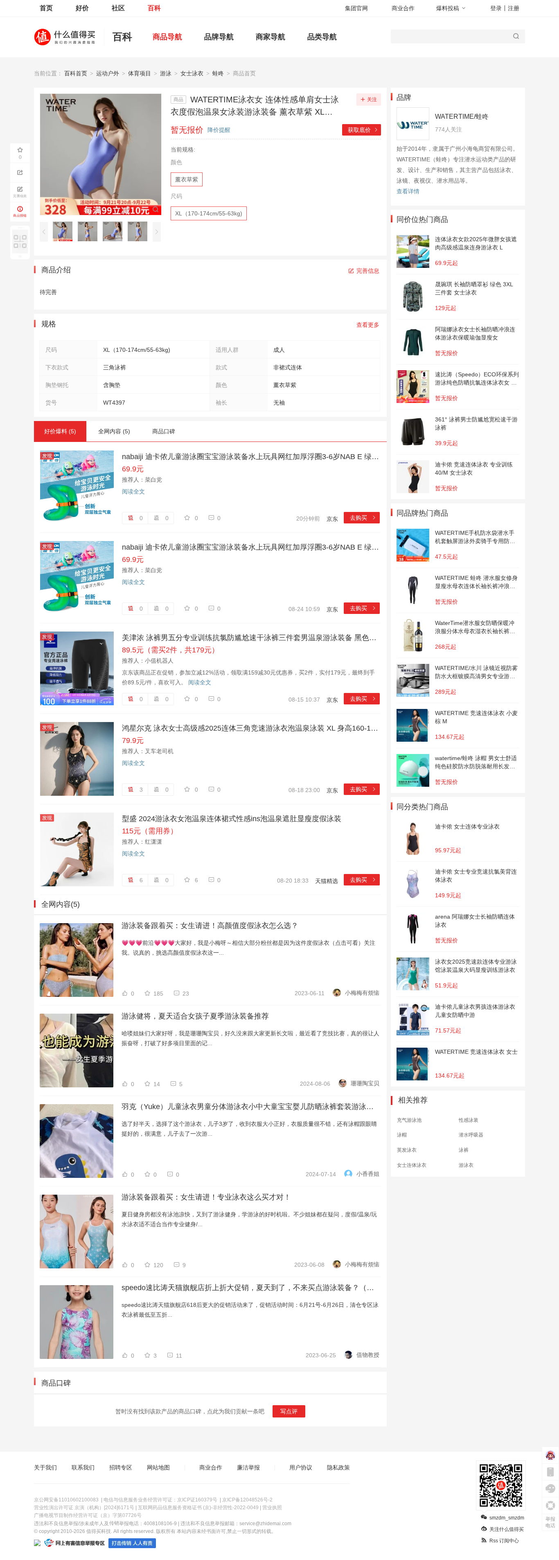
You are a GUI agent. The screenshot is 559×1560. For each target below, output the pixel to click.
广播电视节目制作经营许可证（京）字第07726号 (88, 1515)
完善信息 (367, 270)
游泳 (165, 73)
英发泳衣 (407, 1150)
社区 (118, 8)
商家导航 (270, 37)
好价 (82, 8)
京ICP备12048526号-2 (247, 1500)
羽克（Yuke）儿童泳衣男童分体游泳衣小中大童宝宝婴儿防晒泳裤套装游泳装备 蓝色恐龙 (250, 1107)
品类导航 (322, 37)
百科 (154, 8)
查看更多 (367, 325)
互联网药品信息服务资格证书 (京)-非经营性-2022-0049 (198, 1507)
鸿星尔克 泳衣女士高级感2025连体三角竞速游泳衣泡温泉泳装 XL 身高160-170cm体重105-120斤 (251, 728)
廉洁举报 (248, 1467)
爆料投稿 (447, 8)
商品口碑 (163, 431)
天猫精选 (326, 881)
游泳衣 (466, 1165)
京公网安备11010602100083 (66, 1500)
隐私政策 (338, 1467)
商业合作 (403, 8)
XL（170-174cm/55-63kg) (208, 213)
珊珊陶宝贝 (365, 1083)
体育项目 (139, 73)
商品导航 (167, 37)
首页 (46, 8)
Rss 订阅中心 (504, 1541)
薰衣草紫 (186, 179)
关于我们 (45, 1467)
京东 (332, 519)
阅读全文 (133, 491)
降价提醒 (218, 130)
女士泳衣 (191, 73)
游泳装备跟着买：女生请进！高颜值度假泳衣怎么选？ (210, 926)
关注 (372, 99)
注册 (513, 8)
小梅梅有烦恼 (362, 992)
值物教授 (367, 1355)
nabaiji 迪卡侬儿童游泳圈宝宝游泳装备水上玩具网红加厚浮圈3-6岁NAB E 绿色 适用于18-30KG (251, 457)
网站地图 (158, 1467)
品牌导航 (219, 37)
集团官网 (356, 8)
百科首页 (75, 73)
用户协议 (300, 1467)
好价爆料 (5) (60, 431)
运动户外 (107, 73)
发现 (47, 456)
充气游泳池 (409, 1120)
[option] (64, 231)
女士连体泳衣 (411, 1165)
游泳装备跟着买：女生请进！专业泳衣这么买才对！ (206, 1197)
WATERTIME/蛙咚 (462, 116)
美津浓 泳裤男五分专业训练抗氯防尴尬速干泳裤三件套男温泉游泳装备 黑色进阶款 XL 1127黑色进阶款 (251, 638)
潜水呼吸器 (471, 1135)
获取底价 (363, 130)
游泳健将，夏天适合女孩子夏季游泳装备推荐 (195, 1016)
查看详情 (408, 191)
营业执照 (272, 1507)
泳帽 (402, 1135)
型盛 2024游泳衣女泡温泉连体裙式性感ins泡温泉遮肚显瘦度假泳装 (231, 819)
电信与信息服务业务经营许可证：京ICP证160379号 (160, 1500)
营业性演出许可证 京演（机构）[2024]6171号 (84, 1507)
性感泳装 (468, 1120)
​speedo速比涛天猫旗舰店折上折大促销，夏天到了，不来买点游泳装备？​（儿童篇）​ (250, 1288)
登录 (496, 8)
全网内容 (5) (114, 431)
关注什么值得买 (506, 1529)
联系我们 (83, 1467)
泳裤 (464, 1150)
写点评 (289, 1411)
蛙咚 (218, 73)
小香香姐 (367, 1174)
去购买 (363, 517)
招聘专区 (120, 1467)
